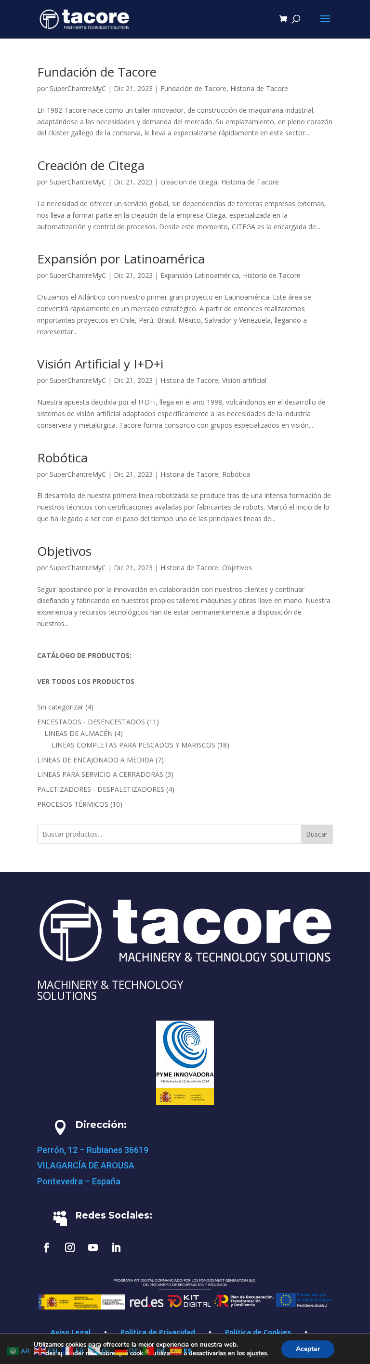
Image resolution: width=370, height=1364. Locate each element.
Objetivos (64, 551)
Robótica (62, 457)
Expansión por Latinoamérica (121, 258)
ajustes (257, 1353)
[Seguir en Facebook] (46, 1247)
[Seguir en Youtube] (93, 1247)
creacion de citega (188, 181)
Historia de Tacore (259, 88)
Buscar (317, 834)
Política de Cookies (258, 1332)
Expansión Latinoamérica (199, 275)
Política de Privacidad (157, 1332)
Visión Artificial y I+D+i (100, 363)
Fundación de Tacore (97, 71)
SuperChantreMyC (78, 88)
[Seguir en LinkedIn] (116, 1247)
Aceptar (308, 1348)
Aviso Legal (71, 1332)
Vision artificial (244, 380)
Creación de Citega (91, 165)
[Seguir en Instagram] (69, 1247)
